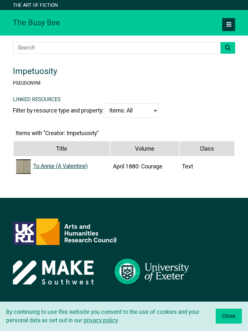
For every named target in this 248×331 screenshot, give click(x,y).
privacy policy (101, 320)
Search (228, 48)
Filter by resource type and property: (59, 110)
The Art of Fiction (35, 5)
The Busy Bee (36, 22)
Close (228, 316)
